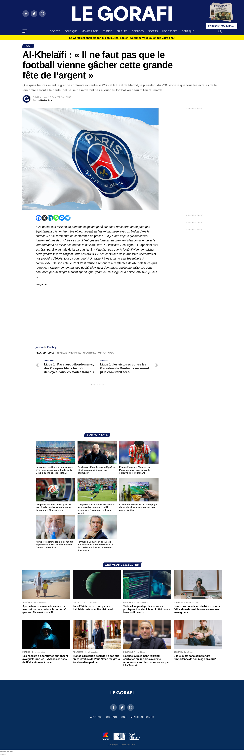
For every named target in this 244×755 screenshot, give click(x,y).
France (107, 31)
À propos (96, 717)
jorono (39, 347)
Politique (71, 31)
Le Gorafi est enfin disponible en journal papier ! (122, 38)
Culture (122, 31)
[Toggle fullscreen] (8, 751)
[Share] (4, 751)
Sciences (138, 31)
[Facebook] (38, 218)
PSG (111, 353)
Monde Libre (90, 31)
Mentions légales (142, 717)
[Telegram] (68, 218)
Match (102, 353)
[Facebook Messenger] (62, 218)
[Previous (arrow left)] (1, 754)
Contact (111, 717)
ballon (62, 353)
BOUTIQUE (188, 31)
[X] (44, 218)
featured (75, 353)
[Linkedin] (50, 218)
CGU (123, 717)
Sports (153, 31)
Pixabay (51, 347)
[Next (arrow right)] (4, 754)
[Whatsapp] (56, 218)
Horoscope (169, 31)
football (90, 353)
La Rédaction (44, 100)
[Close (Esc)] (1, 751)
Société (55, 31)
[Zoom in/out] (11, 751)
